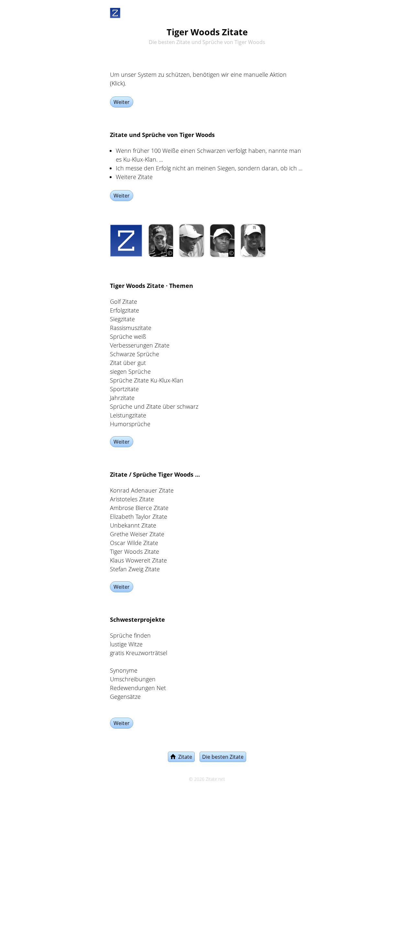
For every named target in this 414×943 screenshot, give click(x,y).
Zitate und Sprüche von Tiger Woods (162, 135)
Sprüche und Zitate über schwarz (154, 406)
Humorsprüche (130, 424)
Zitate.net (215, 779)
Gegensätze (125, 696)
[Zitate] (115, 12)
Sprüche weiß (128, 336)
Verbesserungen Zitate (139, 345)
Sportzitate (124, 389)
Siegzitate (122, 319)
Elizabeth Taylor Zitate (138, 516)
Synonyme (123, 670)
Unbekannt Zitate (133, 525)
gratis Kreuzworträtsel (138, 653)
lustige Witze (126, 644)
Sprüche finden (130, 635)
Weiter (122, 102)
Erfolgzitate (124, 310)
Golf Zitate (123, 301)
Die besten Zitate (223, 756)
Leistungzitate (128, 415)
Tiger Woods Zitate (134, 551)
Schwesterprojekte (137, 619)
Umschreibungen (133, 679)
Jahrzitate (122, 398)
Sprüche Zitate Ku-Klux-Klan (146, 380)
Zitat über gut (128, 363)
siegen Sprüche (130, 371)
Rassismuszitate (130, 328)
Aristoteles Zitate (132, 499)
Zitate (184, 756)
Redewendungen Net (138, 688)
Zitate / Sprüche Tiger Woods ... (155, 474)
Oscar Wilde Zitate (134, 543)
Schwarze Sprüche (134, 354)
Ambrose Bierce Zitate (139, 508)
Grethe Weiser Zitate (137, 534)
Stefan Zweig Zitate (135, 569)
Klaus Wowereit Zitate (138, 560)
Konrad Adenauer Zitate (142, 490)
